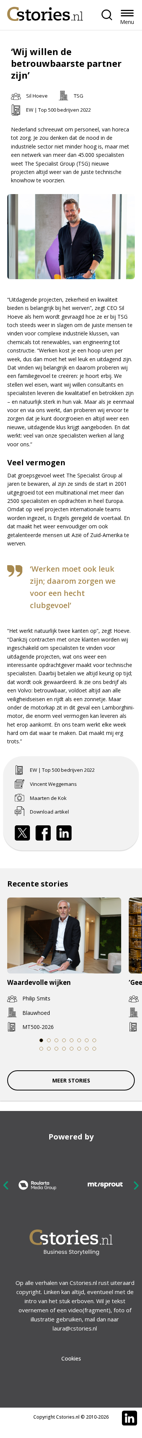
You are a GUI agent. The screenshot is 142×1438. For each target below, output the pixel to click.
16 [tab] (94, 1049)
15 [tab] (86, 1049)
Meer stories (71, 1080)
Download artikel (49, 811)
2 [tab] (48, 1040)
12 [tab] (64, 1049)
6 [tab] (78, 1040)
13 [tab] (71, 1049)
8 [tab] (93, 1040)
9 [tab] (40, 1049)
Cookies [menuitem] (71, 1358)
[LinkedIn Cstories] (129, 1418)
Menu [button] (127, 21)
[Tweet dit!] (22, 833)
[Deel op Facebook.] (43, 833)
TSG (78, 95)
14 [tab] (79, 1049)
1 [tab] (40, 1040)
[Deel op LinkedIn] (64, 833)
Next (136, 1185)
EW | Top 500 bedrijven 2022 (58, 109)
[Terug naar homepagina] (45, 12)
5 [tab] (71, 1040)
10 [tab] (48, 1049)
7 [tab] (86, 1040)
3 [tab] (56, 1040)
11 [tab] (56, 1049)
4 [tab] (63, 1040)
